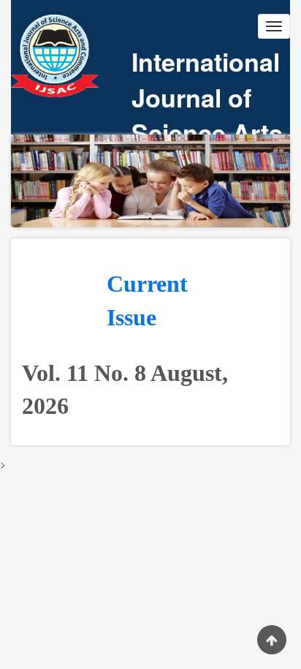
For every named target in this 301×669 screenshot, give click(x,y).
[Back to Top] (271, 639)
